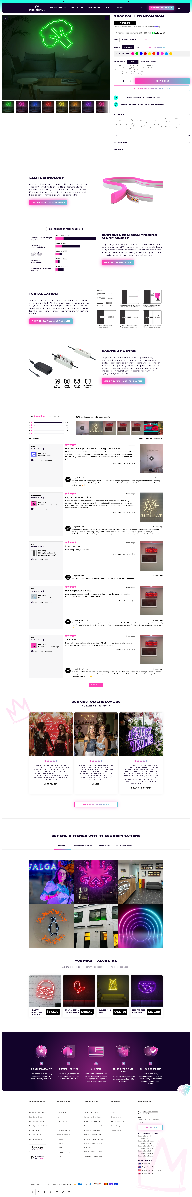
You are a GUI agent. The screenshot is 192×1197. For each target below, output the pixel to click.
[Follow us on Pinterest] (51, 1192)
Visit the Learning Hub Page (93, 1156)
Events (59, 1126)
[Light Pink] (162, 53)
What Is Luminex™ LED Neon (93, 1152)
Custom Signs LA (144, 1138)
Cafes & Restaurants (63, 1130)
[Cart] (179, 8)
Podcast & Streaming (64, 1135)
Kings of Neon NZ (147, 1167)
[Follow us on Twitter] (38, 1192)
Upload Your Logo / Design (38, 1113)
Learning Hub (94, 8)
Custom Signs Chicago (146, 1141)
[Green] (136, 53)
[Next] (107, 18)
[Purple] (158, 53)
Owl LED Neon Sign (105, 1011)
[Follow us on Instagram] (32, 1192)
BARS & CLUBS (104, 845)
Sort (141, 438)
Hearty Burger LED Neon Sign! (37, 1012)
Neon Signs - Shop (35, 1117)
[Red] (145, 53)
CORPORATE (62, 845)
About (106, 8)
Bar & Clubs (60, 1148)
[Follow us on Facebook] (45, 1192)
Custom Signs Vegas (145, 1143)
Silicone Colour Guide (156, 47)
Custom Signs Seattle (145, 1153)
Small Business (62, 1113)
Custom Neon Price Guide (92, 1117)
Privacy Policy (115, 1126)
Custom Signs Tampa (145, 1156)
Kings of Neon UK (147, 1173)
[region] (119, 428)
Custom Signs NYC (144, 1136)
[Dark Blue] (141, 53)
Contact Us (114, 1113)
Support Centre (116, 1130)
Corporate (60, 1139)
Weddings (60, 1157)
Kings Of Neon (66, 1184)
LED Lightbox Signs (35, 1139)
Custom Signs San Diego (146, 1148)
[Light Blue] (166, 53)
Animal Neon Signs (71, 967)
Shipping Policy (116, 1117)
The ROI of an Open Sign (92, 1113)
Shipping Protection (45, 456)
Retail (58, 1117)
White (140, 47)
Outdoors (60, 1143)
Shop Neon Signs (77, 8)
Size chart (148, 40)
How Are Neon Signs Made (92, 1130)
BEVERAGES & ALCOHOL (83, 845)
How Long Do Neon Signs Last (93, 1139)
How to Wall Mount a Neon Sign (94, 1126)
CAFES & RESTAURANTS (125, 845)
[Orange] (153, 53)
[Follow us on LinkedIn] (69, 1192)
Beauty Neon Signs (94, 967)
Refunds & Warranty (117, 1121)
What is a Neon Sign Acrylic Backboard (93, 1145)
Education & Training (63, 1152)
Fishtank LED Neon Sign (138, 1011)
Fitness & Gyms (62, 1121)
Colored (128, 47)
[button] (82, 428)
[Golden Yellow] (170, 53)
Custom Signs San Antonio (147, 1146)
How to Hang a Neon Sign (92, 1121)
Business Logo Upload (161, 8)
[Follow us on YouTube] (57, 1192)
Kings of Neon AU (148, 1163)
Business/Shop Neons (119, 967)
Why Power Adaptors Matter (93, 1135)
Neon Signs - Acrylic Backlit (38, 1126)
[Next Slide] (161, 428)
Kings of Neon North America (151, 1170)
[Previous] (5, 18)
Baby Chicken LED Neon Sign (72, 1011)
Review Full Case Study (51, 887)
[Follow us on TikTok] (63, 1192)
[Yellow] (149, 53)
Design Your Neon (58, 8)
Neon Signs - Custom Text (38, 1121)
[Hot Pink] (132, 53)
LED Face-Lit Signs (35, 1135)
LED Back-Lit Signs (35, 1130)
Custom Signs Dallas (145, 1151)
